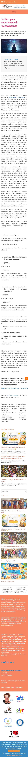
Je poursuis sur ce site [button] (14, 750)
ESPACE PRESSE (5, 687)
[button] (8, 2)
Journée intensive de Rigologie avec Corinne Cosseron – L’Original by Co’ (7, 590)
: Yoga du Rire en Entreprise (12, 634)
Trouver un (14, 641)
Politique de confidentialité (14, 755)
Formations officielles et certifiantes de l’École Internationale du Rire (13, 457)
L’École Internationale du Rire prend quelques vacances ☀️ (13, 448)
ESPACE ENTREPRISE (17, 687)
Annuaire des (12, 638)
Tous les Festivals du (13, 643)
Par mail (5, 672)
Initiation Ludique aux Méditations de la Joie (13, 480)
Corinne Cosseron (13, 395)
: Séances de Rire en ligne (13, 636)
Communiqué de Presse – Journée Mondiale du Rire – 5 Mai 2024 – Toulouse (19, 590)
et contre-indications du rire (13, 648)
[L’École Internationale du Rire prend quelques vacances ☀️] (14, 438)
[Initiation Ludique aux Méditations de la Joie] (14, 471)
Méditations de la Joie (17, 97)
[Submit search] (25, 491)
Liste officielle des (14, 640)
